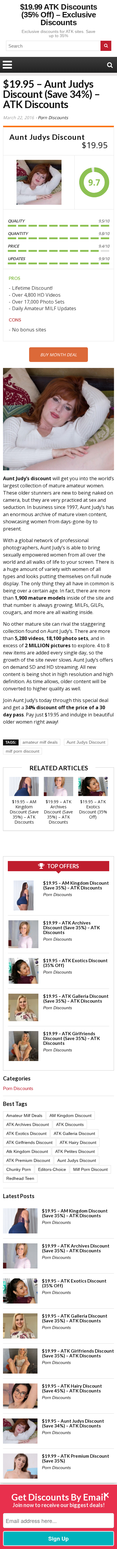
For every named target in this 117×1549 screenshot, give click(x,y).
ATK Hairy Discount (78, 1142)
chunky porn (18, 1169)
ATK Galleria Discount (74, 1133)
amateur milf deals (40, 742)
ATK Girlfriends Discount (29, 1142)
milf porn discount (22, 751)
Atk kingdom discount (27, 1151)
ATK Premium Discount (28, 1160)
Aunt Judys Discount (86, 742)
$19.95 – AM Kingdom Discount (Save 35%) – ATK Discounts (24, 812)
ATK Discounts (70, 1124)
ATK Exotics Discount (26, 1133)
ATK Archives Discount (27, 1124)
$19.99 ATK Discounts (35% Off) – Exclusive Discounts (58, 14)
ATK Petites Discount (75, 1151)
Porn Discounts (53, 117)
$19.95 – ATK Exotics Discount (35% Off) (93, 809)
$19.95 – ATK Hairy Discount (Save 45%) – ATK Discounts (72, 1388)
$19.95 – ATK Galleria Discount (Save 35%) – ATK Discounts (76, 998)
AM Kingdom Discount (71, 1115)
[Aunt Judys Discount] (39, 182)
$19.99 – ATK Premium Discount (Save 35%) (75, 1458)
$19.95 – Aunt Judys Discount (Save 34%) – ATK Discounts (73, 1423)
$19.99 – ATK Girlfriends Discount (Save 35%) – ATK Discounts (71, 1038)
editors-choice (52, 1169)
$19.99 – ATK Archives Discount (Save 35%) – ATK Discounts (58, 812)
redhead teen (20, 1178)
